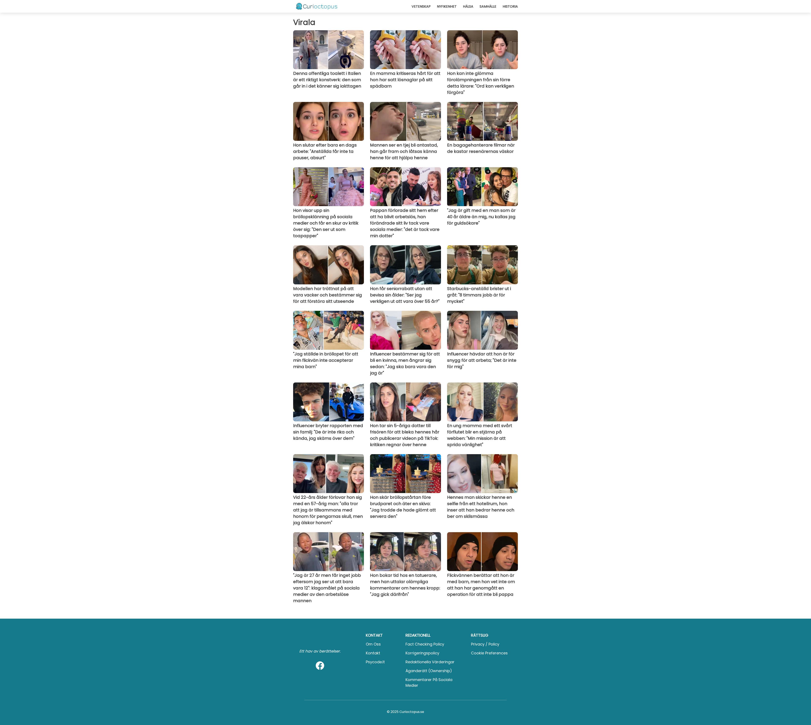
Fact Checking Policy (425, 644)
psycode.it (375, 662)
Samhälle (488, 6)
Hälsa (468, 6)
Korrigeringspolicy (422, 653)
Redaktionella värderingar (430, 662)
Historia (510, 6)
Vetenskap (421, 6)
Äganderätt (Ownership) (429, 670)
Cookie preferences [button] (489, 653)
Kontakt (373, 653)
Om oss (373, 644)
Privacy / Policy (485, 644)
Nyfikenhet (447, 6)
